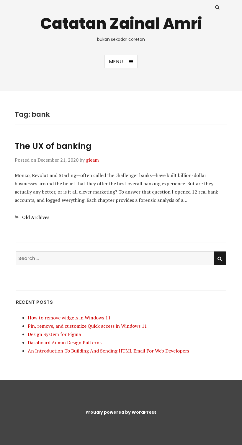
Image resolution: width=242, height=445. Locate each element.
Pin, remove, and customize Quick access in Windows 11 (87, 326)
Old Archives (35, 217)
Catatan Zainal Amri (121, 23)
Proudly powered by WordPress (121, 412)
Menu (116, 61)
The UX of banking (53, 146)
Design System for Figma (54, 334)
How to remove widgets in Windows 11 (69, 317)
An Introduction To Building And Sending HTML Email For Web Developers (108, 350)
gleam (92, 160)
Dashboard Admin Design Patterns (65, 342)
